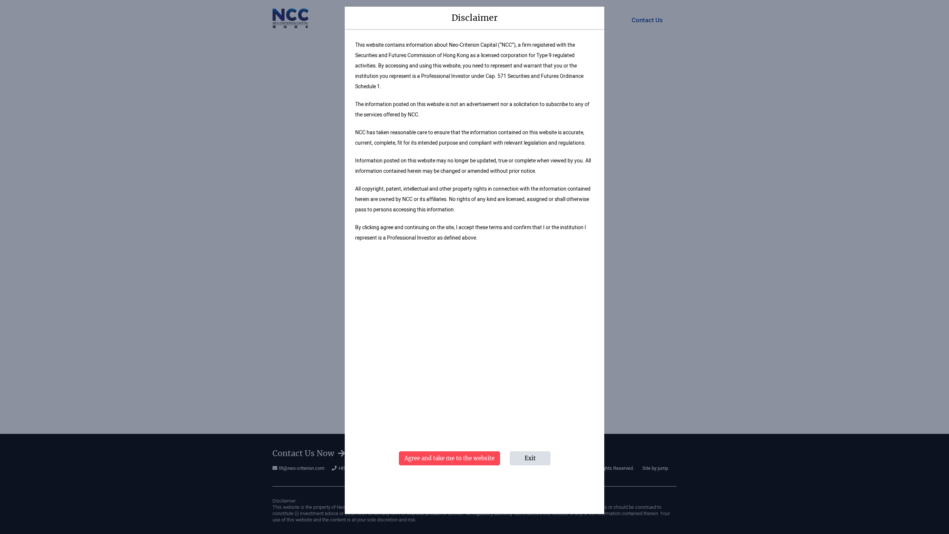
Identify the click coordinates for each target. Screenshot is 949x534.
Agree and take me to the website (449, 458)
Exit (530, 458)
